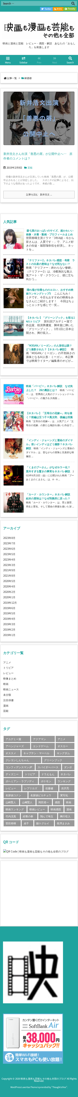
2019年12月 (10, 602)
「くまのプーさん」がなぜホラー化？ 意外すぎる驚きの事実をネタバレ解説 (49, 469)
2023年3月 (9, 565)
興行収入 (65, 816)
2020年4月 (9, 586)
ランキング (64, 781)
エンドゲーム (41, 746)
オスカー (63, 746)
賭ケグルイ (42, 823)
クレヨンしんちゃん (17, 760)
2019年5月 (9, 613)
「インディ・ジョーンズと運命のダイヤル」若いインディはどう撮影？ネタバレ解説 (49, 444)
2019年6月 (9, 608)
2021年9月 (9, 570)
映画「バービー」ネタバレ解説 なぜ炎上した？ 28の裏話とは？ (49, 388)
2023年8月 (9, 538)
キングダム (63, 753)
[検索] (73, 3)
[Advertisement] (36, 893)
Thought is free (59, 1087)
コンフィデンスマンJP (19, 767)
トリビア (8, 667)
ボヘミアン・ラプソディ (20, 781)
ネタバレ (66, 774)
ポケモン (46, 781)
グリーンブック (53, 760)
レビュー (8, 673)
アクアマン (39, 739)
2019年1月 (9, 635)
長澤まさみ (63, 823)
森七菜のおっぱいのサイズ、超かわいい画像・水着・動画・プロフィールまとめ (49, 232)
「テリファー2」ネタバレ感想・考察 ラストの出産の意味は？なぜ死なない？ (50, 262)
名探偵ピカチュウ (40, 795)
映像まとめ (9, 678)
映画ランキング (15, 809)
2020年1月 (9, 597)
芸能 (30, 167)
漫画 (5, 705)
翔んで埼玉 (46, 816)
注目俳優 (8, 700)
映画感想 (56, 809)
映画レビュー (37, 809)
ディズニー (12, 774)
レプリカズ (30, 788)
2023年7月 (9, 543)
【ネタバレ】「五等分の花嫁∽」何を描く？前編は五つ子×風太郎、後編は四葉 (49, 415)
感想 (57, 802)
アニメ (7, 662)
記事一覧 (12, 78)
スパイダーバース (48, 767)
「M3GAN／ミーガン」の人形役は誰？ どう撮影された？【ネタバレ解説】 (50, 347)
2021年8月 (9, 575)
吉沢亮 (65, 788)
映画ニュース (11, 689)
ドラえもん (47, 774)
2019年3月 (9, 624)
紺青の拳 (28, 816)
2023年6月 (9, 548)
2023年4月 (9, 559)
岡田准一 (43, 802)
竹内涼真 (11, 816)
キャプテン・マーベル (36, 753)
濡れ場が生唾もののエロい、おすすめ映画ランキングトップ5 (49, 291)
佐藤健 (49, 788)
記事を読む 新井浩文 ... (39, 194)
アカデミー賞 (13, 739)
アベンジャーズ (15, 746)
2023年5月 (9, 554)
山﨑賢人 (27, 802)
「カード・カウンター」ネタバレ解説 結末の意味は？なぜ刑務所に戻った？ (49, 496)
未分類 (7, 695)
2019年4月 (9, 619)
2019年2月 (9, 629)
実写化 (64, 795)
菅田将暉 (11, 823)
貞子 (26, 823)
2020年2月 (9, 592)
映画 (5, 684)
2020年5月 (9, 581)
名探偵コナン (13, 795)
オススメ (11, 753)
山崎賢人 (11, 802)
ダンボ (68, 767)
